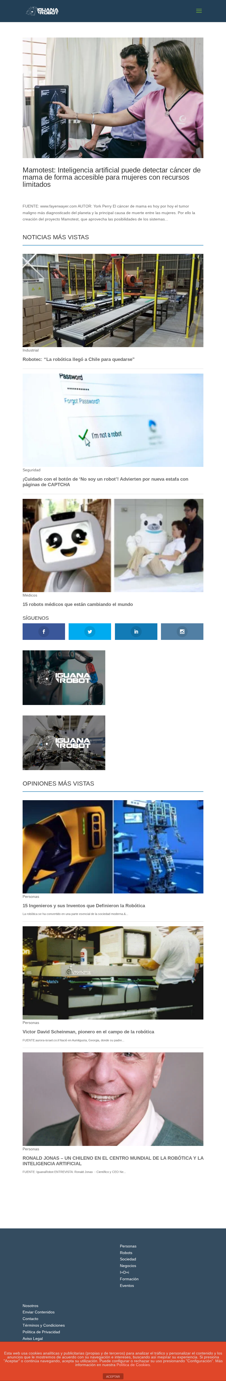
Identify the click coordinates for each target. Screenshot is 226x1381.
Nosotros (30, 1305)
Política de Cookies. (134, 1365)
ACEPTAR (113, 1376)
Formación (129, 1279)
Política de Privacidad (41, 1332)
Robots (126, 1252)
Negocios (128, 1265)
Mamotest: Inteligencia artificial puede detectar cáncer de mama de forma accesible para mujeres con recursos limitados (112, 177)
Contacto (30, 1318)
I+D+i (124, 1272)
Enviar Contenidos (39, 1312)
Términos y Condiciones (44, 1325)
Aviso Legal (33, 1338)
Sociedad (128, 1259)
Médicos (62, 193)
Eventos (127, 1285)
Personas (128, 1246)
